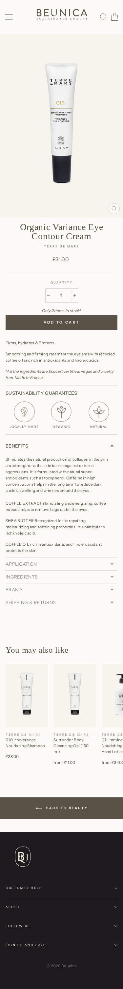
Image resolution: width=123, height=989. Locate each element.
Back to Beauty (66, 808)
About (13, 907)
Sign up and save (26, 945)
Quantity (61, 282)
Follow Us (18, 926)
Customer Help (24, 888)
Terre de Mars (61, 246)
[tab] (61, 446)
